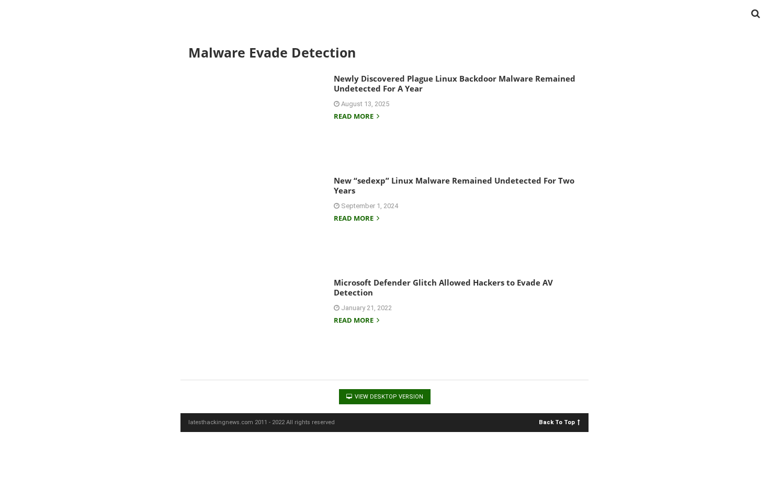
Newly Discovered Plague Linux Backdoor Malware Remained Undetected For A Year (454, 83)
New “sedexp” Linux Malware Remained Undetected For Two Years (454, 185)
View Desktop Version (388, 396)
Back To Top (557, 422)
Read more (354, 117)
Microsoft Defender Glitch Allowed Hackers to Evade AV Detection (443, 287)
